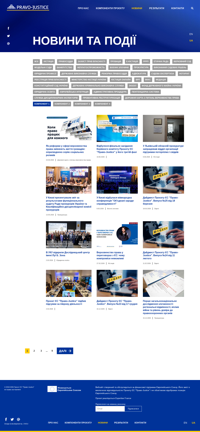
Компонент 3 (82, 104)
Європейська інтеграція (74, 92)
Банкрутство (64, 67)
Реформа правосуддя (114, 74)
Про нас (83, 8)
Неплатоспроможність (91, 67)
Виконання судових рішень (170, 67)
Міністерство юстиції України (89, 80)
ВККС (148, 80)
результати (156, 8)
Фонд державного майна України (161, 86)
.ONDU (25, 424)
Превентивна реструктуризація (101, 98)
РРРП (146, 61)
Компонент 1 (41, 104)
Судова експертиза (162, 74)
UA (191, 40)
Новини (137, 8)
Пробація (115, 61)
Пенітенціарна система (145, 92)
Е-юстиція (132, 61)
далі (62, 351)
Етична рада (161, 61)
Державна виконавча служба (78, 74)
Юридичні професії (45, 74)
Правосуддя (66, 61)
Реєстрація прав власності (50, 80)
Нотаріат (184, 74)
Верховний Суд (182, 61)
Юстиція (48, 61)
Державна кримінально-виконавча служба (98, 86)
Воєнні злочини (119, 67)
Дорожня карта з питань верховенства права (152, 98)
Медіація (161, 80)
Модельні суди (43, 67)
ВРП (138, 80)
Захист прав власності (91, 61)
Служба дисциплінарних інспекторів (56, 98)
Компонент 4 (102, 104)
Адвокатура (139, 74)
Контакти (177, 8)
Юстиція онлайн (121, 80)
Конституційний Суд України (51, 86)
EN (191, 34)
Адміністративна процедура (110, 92)
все (36, 61)
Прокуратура (141, 67)
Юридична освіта (44, 92)
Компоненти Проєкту (110, 8)
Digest (133, 86)
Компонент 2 (62, 104)
